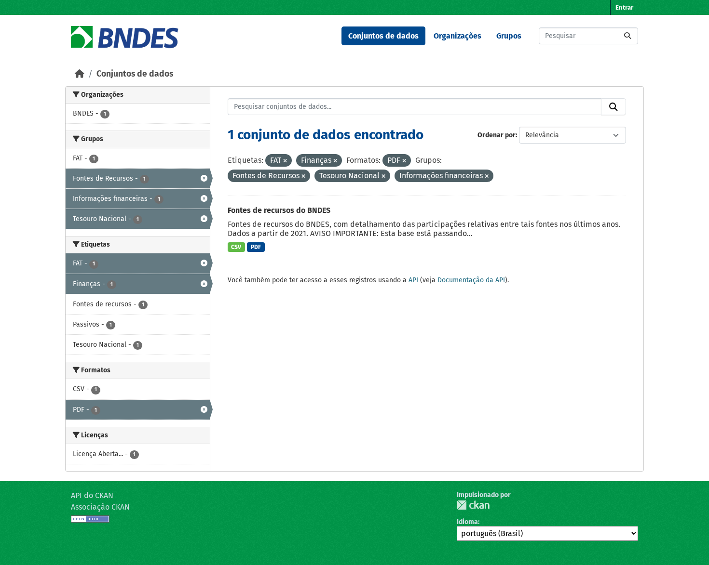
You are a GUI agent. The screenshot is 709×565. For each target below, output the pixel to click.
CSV (236, 247)
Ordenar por (496, 135)
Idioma (467, 522)
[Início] (79, 74)
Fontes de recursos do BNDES (279, 210)
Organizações (457, 35)
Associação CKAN (100, 507)
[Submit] (627, 35)
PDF (256, 247)
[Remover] (285, 161)
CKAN (473, 505)
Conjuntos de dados (383, 35)
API (413, 280)
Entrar (624, 7)
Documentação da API (471, 280)
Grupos (508, 35)
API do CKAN (92, 495)
